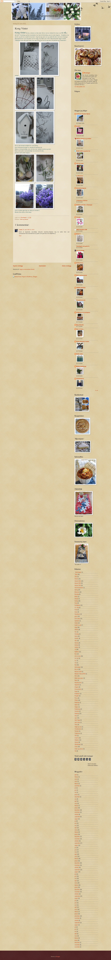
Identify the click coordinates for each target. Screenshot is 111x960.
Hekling (76, 629)
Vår (75, 751)
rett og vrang (79, 163)
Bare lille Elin (80, 325)
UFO (76, 735)
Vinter (76, 746)
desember (77, 796)
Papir (76, 691)
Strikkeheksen (80, 378)
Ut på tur (77, 737)
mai (75, 662)
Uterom (76, 742)
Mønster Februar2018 (80, 673)
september (77, 816)
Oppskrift (77, 684)
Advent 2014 (78, 585)
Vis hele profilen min (80, 86)
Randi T (78, 234)
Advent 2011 (78, 581)
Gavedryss (77, 614)
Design (76, 598)
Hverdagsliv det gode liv (82, 246)
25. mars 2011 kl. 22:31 (28, 229)
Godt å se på (78, 625)
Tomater (77, 731)
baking (76, 589)
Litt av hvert (78, 656)
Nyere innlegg (18, 266)
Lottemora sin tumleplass (83, 312)
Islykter (76, 647)
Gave (76, 612)
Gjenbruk (77, 620)
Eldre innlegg (66, 266)
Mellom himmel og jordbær (83, 138)
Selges (76, 707)
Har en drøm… (80, 329)
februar (76, 777)
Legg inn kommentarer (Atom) (26, 269)
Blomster (77, 592)
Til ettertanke (78, 729)
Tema (76, 724)
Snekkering (77, 709)
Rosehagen (87, 73)
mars (76, 779)
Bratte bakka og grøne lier (83, 151)
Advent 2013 (78, 583)
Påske (76, 700)
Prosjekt (77, 695)
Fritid (76, 609)
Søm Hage (77, 720)
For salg (77, 607)
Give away (77, 618)
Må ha (76, 676)
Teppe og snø (78, 726)
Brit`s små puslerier (81, 275)
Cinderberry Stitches (81, 200)
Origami (76, 687)
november (77, 785)
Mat (75, 665)
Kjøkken (77, 651)
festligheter (77, 605)
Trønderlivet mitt (80, 300)
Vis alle (96, 390)
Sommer (77, 711)
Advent (76, 578)
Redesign (77, 702)
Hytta (76, 636)
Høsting (76, 643)
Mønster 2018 (78, 671)
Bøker (76, 596)
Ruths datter (79, 354)
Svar (20, 235)
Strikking (77, 713)
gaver (76, 616)
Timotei (78, 217)
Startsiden (42, 266)
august (76, 819)
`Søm (76, 574)
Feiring (76, 601)
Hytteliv (76, 638)
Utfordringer (77, 744)
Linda (20, 229)
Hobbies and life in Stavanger (84, 204)
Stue (76, 715)
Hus (76, 631)
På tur (76, 698)
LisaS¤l (78, 126)
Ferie (76, 603)
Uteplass (77, 740)
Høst (76, 640)
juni (75, 790)
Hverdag (77, 634)
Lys (75, 660)
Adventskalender (79, 587)
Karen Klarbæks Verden (82, 341)
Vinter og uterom (24, 219)
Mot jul (76, 669)
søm (76, 718)
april (76, 774)
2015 (76, 576)
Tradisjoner (77, 733)
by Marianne (79, 175)
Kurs (76, 654)
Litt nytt (76, 658)
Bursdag (77, 594)
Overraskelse (78, 689)
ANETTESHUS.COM (81, 229)
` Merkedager (78, 572)
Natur (76, 680)
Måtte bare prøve (79, 678)
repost (76, 704)
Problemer (77, 693)
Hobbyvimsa (79, 263)
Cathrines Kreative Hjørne (83, 113)
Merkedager (77, 667)
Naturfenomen (78, 682)
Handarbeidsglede (81, 188)
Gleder (76, 623)
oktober (76, 814)
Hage (76, 627)
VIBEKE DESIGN (80, 287)
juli (75, 788)
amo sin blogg (80, 250)
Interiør (76, 645)
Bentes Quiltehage (81, 366)
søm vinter (77, 722)
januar (76, 794)
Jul (75, 649)
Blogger (58, 956)
